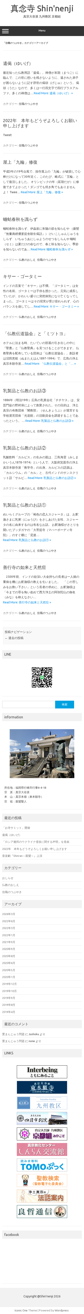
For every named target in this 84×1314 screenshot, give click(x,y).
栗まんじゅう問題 (13, 1034)
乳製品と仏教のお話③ (24, 390)
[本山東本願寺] (42, 1087)
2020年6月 (8, 962)
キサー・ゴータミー (22, 276)
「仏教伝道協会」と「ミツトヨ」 (35, 333)
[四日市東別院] (42, 1118)
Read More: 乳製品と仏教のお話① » (27, 540)
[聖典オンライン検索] (42, 1180)
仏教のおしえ (27, 259)
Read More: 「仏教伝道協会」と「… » (50, 363)
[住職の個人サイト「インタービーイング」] (42, 1071)
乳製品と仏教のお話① (24, 504)
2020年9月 (8, 948)
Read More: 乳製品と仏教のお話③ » (49, 420)
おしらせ (7, 877)
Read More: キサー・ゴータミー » (56, 306)
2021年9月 (8, 942)
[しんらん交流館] (42, 1149)
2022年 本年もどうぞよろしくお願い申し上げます (34, 848)
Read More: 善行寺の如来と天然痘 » (27, 602)
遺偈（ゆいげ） (18, 63)
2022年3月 (8, 927)
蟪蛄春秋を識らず (20, 219)
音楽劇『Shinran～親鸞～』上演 (22, 855)
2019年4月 (8, 1011)
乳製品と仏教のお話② (24, 447)
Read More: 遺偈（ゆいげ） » (53, 93)
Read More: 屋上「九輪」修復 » (42, 192)
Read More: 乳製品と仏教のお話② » (52, 478)
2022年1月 (8, 935)
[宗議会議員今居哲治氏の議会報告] (42, 1211)
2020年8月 (8, 956)
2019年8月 (8, 1004)
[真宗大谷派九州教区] (42, 1102)
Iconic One (21, 1310)
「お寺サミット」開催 (16, 827)
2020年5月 (8, 970)
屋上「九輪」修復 (20, 162)
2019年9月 (8, 997)
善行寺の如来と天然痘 (24, 567)
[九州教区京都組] (42, 1133)
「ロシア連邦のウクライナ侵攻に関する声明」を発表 (36, 841)
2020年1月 (8, 976)
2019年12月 (9, 983)
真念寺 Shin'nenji (42, 8)
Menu (42, 30)
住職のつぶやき (28, 103)
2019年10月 (9, 990)
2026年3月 (8, 913)
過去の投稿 (14, 638)
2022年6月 (8, 921)
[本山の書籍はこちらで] (42, 1165)
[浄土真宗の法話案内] (42, 1196)
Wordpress (62, 1310)
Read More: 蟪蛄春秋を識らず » (52, 249)
